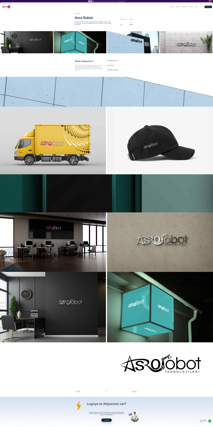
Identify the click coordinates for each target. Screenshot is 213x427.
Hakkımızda (178, 6)
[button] (105, 55)
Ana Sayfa (172, 6)
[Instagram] (205, 3)
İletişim (196, 6)
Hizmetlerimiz (184, 6)
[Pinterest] (131, 24)
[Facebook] (129, 24)
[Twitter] (203, 3)
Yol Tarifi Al (9, 3)
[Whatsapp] (207, 3)
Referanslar (191, 6)
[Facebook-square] (200, 3)
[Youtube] (210, 3)
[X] (130, 24)
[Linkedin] (132, 24)
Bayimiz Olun (4, 3)
